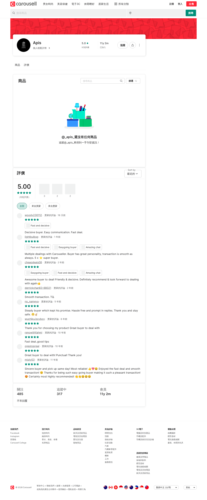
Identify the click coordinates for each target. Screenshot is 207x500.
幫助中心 (40, 485)
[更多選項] (139, 45)
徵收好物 (109, 439)
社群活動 (109, 442)
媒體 (58, 485)
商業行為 (82, 489)
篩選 (131, 80)
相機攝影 (171, 433)
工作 (107, 459)
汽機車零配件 (110, 449)
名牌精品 (46, 442)
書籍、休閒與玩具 (175, 442)
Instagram (14, 436)
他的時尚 (46, 433)
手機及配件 (141, 436)
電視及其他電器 (80, 436)
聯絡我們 (50, 485)
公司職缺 (76, 485)
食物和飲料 (141, 460)
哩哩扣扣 (109, 433)
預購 (107, 436)
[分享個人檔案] (132, 45)
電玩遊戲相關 (142, 466)
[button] (42, 48)
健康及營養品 (142, 457)
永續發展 (66, 485)
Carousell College (18, 442)
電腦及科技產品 (143, 433)
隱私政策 (72, 489)
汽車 (107, 446)
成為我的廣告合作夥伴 (46, 489)
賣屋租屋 (109, 452)
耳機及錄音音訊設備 (145, 439)
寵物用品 (77, 442)
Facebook (14, 433)
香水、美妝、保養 (49, 439)
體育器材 (140, 463)
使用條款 (62, 489)
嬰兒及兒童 (78, 439)
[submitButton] (191, 13)
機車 (107, 455)
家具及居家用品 (80, 433)
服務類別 (109, 462)
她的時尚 (46, 436)
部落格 (13, 439)
